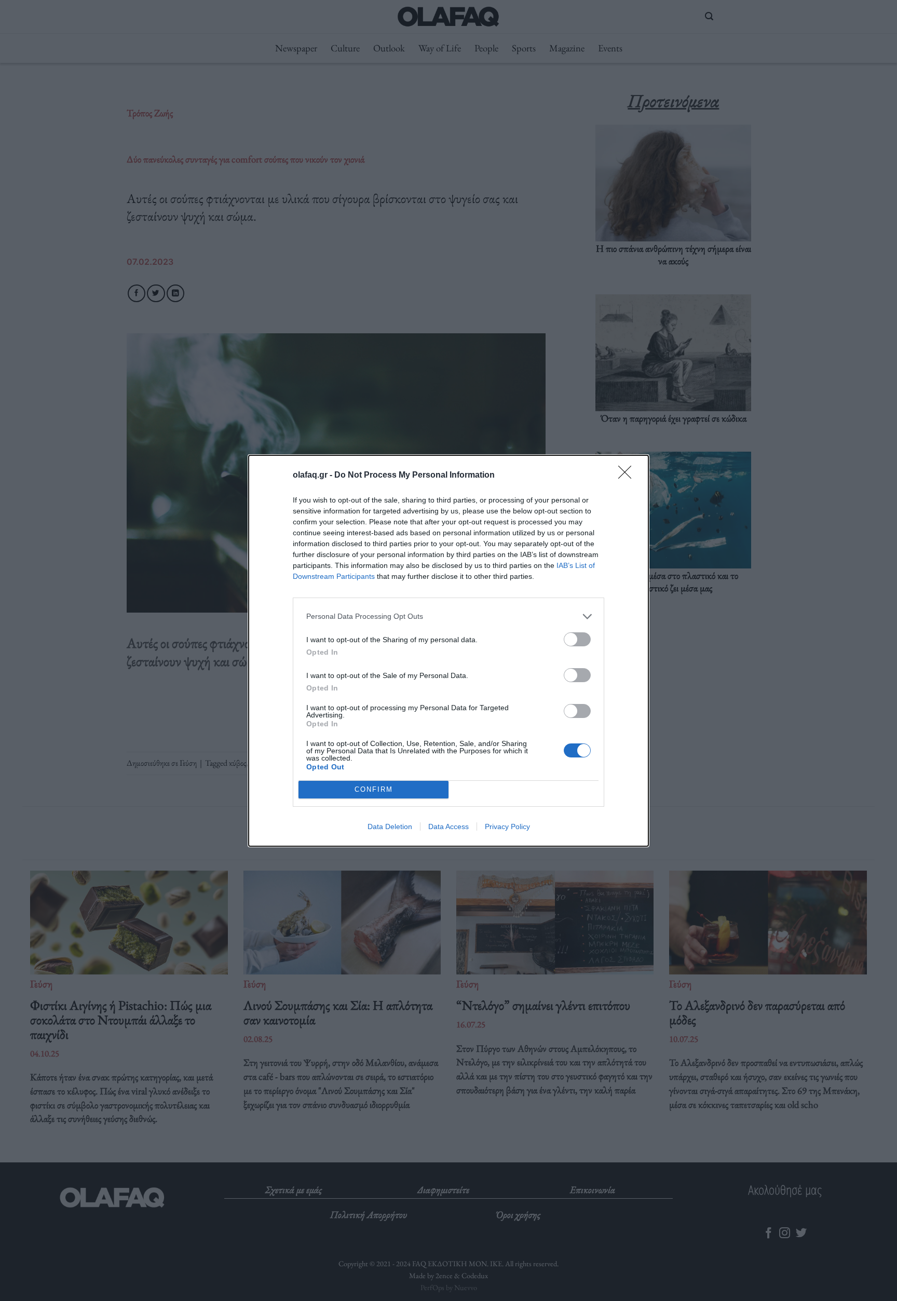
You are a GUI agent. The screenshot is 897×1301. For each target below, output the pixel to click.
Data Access (448, 826)
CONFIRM (374, 789)
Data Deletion (390, 826)
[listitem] (448, 616)
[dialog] (448, 650)
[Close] (628, 475)
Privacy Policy (507, 826)
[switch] (577, 639)
